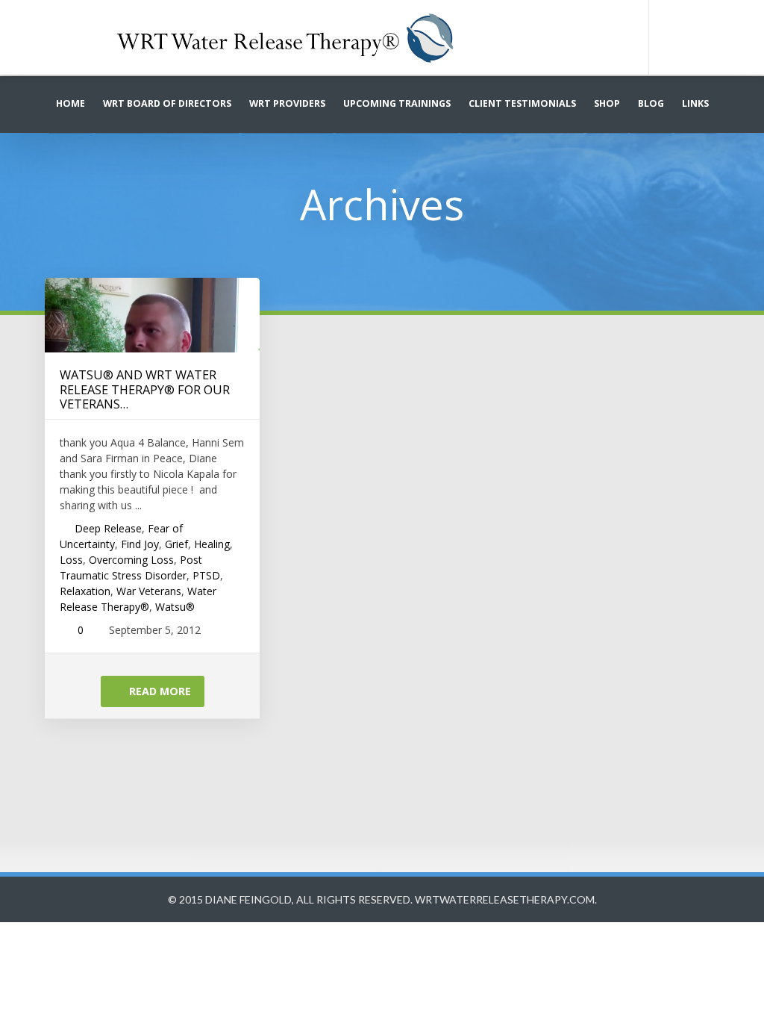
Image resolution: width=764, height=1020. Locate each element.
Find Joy (140, 544)
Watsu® (175, 607)
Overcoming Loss (131, 560)
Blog (651, 103)
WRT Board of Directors (167, 103)
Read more (158, 691)
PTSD (206, 575)
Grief (176, 544)
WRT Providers (287, 103)
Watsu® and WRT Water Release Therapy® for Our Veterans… (145, 389)
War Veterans (148, 591)
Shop (607, 103)
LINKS (695, 103)
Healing (212, 544)
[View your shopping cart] (701, 37)
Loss (71, 560)
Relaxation (85, 591)
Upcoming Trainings (397, 103)
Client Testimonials (522, 103)
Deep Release (108, 528)
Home (70, 103)
